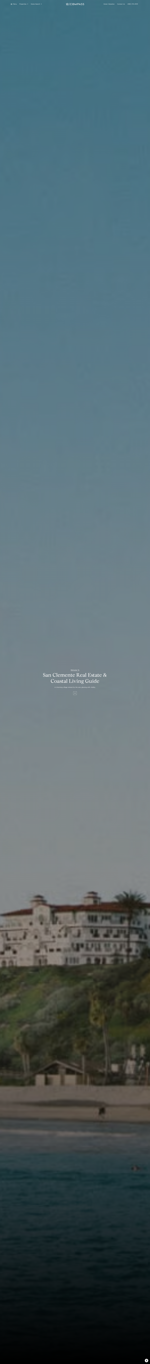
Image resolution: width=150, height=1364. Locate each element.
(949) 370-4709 (133, 4)
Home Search (35, 4)
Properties (22, 4)
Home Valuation (109, 4)
